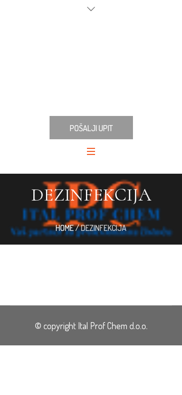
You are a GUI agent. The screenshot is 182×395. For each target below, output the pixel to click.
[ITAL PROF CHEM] (91, 65)
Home (65, 228)
